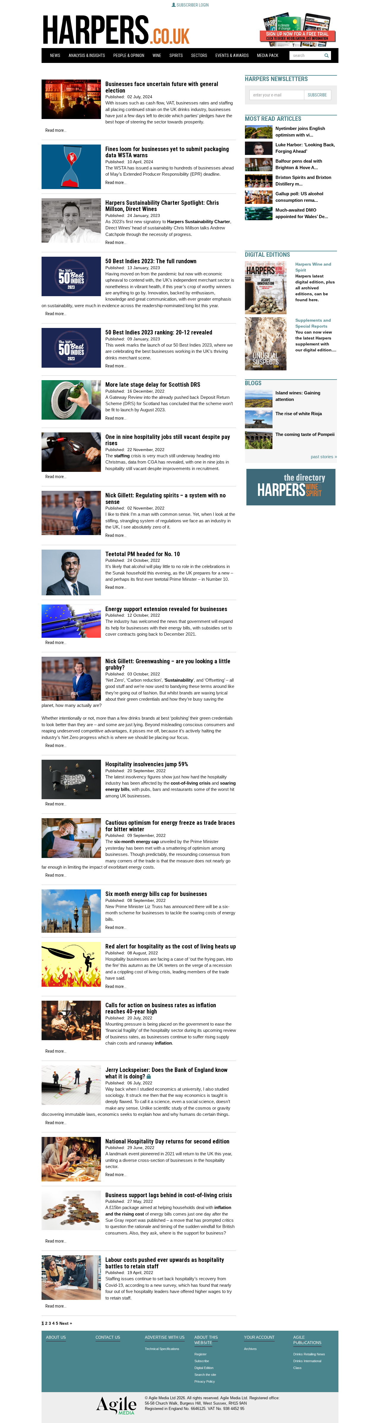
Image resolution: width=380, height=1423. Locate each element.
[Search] (326, 55)
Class (297, 1368)
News (55, 55)
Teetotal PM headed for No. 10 (142, 554)
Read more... (55, 130)
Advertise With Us (165, 1337)
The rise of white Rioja (299, 413)
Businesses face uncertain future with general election (161, 87)
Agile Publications (307, 1340)
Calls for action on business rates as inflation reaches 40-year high (160, 1008)
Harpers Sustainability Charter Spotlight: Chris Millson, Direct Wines (162, 206)
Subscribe (317, 95)
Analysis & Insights (87, 55)
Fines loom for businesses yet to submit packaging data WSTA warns (167, 152)
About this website (206, 1340)
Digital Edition (203, 1368)
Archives (250, 1349)
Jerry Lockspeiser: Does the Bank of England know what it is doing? (166, 1073)
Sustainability (179, 680)
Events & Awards (232, 55)
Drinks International (307, 1361)
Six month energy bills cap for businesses (156, 894)
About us (56, 1337)
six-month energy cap (136, 841)
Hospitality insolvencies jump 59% (146, 764)
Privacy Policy (204, 1381)
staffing (122, 455)
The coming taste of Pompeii (305, 434)
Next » (65, 1323)
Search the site (205, 1374)
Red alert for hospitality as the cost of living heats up (170, 946)
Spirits (176, 55)
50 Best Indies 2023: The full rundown (151, 261)
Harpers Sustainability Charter (198, 221)
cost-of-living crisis (190, 783)
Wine (157, 55)
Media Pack (267, 55)
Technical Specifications (162, 1349)
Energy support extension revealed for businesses (166, 609)
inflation (163, 1043)
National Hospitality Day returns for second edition (167, 1141)
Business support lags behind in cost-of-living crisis (168, 1195)
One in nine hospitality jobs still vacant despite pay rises (167, 440)
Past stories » (324, 456)
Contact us (108, 1337)
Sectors (199, 55)
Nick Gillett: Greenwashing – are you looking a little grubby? (167, 664)
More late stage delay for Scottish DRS (152, 384)
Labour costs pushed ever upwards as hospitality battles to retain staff (164, 1263)
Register (200, 1354)
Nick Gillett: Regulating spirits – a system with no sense (165, 498)
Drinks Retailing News (309, 1354)
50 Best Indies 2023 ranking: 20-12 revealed (158, 332)
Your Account (259, 1337)
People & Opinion (128, 55)
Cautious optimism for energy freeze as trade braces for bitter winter (170, 826)
